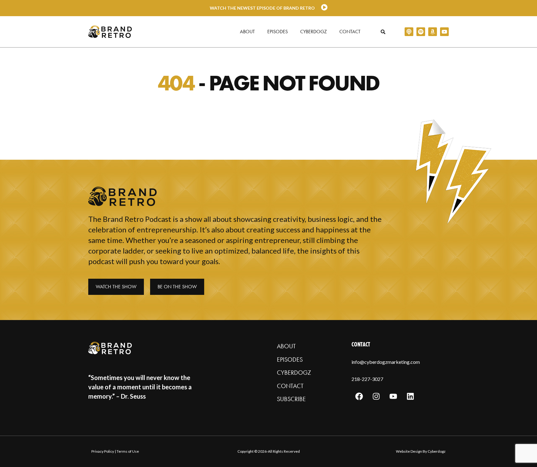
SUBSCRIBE (291, 399)
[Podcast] (409, 31)
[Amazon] (432, 31)
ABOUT (286, 346)
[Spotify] (420, 31)
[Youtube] (444, 31)
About (247, 31)
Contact (349, 31)
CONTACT (290, 386)
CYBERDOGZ (294, 372)
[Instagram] (376, 396)
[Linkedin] (410, 396)
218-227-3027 (367, 379)
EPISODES (290, 359)
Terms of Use (128, 451)
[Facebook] (359, 396)
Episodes (277, 31)
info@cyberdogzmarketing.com (385, 362)
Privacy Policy (102, 451)
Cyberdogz (313, 31)
